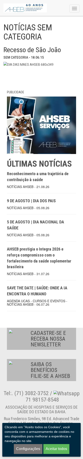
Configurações (28, 449)
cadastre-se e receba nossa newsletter (48, 339)
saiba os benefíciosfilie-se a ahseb (50, 370)
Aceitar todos (56, 449)
